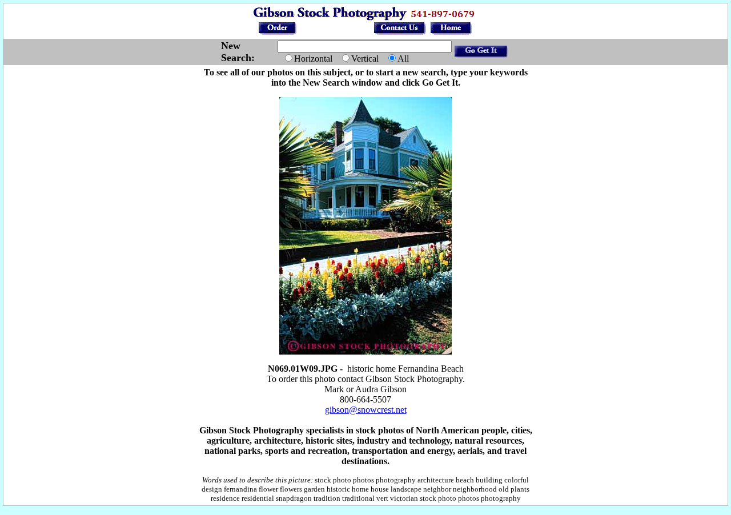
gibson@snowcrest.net (366, 410)
